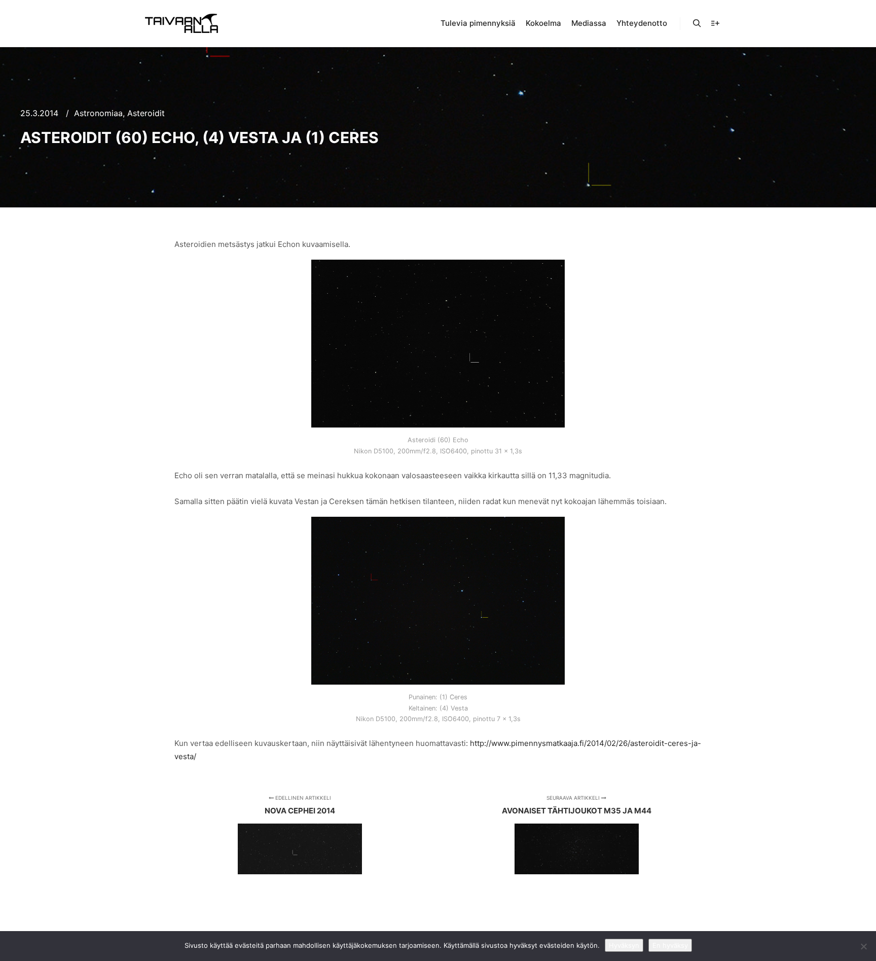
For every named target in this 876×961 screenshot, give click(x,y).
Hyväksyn (624, 945)
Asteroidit (146, 113)
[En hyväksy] (863, 946)
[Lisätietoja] (715, 23)
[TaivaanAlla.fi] (181, 23)
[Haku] (697, 23)
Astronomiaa (98, 113)
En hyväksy (670, 945)
